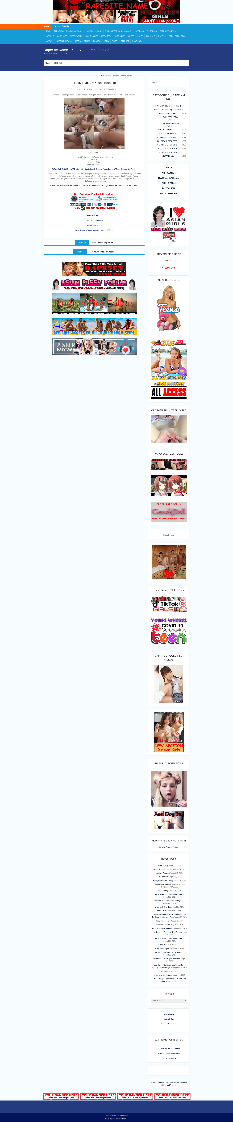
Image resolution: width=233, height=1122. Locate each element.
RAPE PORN (139, 31)
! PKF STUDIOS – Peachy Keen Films (67, 31)
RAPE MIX (162, 36)
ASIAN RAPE (62, 36)
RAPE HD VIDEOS (169, 183)
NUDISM (106, 41)
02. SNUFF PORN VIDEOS (169, 123)
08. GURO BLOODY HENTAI (167, 149)
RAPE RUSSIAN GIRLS (168, 31)
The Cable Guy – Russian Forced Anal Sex (169, 938)
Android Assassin (163, 873)
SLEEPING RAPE (76, 36)
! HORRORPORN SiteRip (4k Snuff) (118, 31)
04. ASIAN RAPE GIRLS (167, 134)
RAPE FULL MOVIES (64, 41)
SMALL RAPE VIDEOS (177, 36)
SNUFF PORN (152, 31)
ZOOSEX (96, 41)
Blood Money (163, 891)
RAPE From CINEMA (82, 41)
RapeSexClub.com (168, 1023)
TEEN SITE (125, 41)
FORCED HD (150, 36)
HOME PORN (137, 41)
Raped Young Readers (94, 220)
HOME (48, 31)
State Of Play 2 (163, 911)
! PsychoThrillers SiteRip (93, 31)
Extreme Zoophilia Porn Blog (169, 1053)
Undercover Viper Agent (163, 975)
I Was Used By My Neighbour (163, 928)
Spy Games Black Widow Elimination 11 (169, 952)
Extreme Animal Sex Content (169, 1048)
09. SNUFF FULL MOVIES (168, 152)
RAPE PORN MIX (168, 188)
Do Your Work (163, 877)
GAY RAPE (50, 41)
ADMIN (89, 89)
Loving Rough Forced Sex (62, 26)
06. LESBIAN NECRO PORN (167, 141)
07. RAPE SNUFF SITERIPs (167, 145)
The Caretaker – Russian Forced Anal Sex (169, 894)
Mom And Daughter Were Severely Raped (169, 901)
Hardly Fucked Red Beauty (163, 881)
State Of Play (163, 865)
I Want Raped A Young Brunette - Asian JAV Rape (94, 230)
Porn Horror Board (169, 1059)
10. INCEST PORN (167, 156)
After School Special (163, 949)
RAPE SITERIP (106, 36)
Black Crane (163, 945)
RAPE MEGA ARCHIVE (168, 193)
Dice (163, 971)
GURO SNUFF (120, 36)
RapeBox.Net (169, 1015)
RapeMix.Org (169, 1019)
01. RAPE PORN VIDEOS (169, 117)
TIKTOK (115, 41)
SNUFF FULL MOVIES (135, 36)
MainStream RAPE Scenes (168, 178)
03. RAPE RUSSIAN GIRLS (106, 89)
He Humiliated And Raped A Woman (166, 959)
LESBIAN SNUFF (92, 36)
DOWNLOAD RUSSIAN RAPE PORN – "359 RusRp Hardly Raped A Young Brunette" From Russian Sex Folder (94, 169)
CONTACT (58, 63)
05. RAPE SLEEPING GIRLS (167, 137)
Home (48, 63)
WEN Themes (123, 1119)
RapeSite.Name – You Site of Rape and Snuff (78, 50)
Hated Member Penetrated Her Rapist (166, 932)
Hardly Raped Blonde (94, 225)
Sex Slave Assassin (163, 921)
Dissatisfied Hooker (163, 925)
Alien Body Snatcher (163, 907)
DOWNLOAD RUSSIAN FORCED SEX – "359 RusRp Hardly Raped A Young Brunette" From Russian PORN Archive (94, 186)
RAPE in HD (50, 36)
